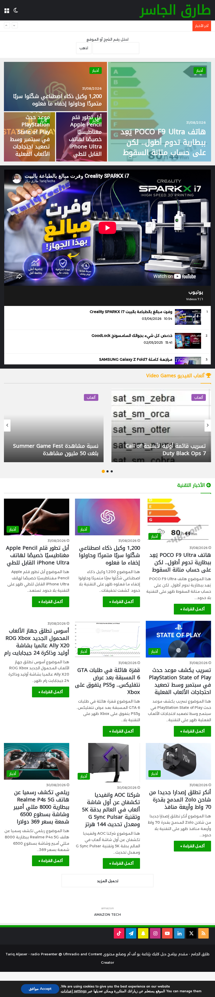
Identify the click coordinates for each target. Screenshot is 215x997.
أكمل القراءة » (192, 609)
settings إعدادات (74, 991)
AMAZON (102, 914)
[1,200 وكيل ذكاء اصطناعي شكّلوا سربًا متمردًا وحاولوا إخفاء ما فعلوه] (55, 86)
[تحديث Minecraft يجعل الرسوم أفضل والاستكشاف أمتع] (54, 425)
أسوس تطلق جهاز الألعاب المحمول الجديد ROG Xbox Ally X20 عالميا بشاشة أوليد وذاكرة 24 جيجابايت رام (36, 642)
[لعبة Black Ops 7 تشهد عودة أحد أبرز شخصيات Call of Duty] (161, 425)
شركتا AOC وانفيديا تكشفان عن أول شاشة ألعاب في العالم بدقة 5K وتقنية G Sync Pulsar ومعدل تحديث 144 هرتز (111, 809)
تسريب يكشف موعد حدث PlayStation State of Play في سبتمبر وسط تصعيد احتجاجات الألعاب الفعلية (108, 26)
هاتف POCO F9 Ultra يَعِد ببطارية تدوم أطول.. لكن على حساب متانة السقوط (163, 142)
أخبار (199, 70)
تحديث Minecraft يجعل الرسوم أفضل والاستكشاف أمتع (54, 449)
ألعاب (198, 397)
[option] (107, 111)
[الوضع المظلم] (15, 12)
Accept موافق (40, 988)
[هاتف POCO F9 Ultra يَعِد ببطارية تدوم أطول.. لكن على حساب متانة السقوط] (159, 111)
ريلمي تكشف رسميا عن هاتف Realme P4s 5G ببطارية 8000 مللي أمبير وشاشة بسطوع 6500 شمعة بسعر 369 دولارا (41, 807)
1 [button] (111, 471)
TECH (116, 914)
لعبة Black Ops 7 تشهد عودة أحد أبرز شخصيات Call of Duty (161, 449)
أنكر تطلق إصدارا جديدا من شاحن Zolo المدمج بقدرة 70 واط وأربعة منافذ (180, 799)
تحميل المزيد (107, 881)
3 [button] (103, 471)
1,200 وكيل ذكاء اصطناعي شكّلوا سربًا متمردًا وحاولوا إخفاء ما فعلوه (57, 100)
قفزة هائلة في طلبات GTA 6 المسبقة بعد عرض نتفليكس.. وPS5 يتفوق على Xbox (107, 681)
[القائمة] (6, 12)
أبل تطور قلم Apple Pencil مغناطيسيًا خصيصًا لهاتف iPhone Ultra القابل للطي (85, 135)
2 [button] (107, 471)
